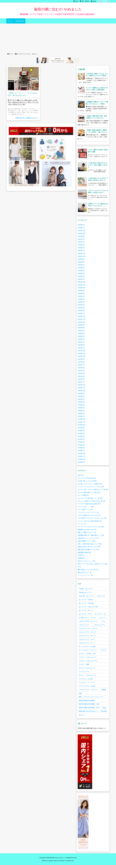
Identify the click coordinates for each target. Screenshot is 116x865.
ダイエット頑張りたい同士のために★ (91, 501)
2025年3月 (81, 245)
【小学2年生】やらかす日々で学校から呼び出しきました (98, 179)
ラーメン (82, 524)
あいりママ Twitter (86, 599)
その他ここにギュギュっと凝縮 (90, 484)
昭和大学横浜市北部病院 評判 (89, 708)
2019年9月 (81, 428)
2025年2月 (81, 248)
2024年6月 (81, 268)
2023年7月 (81, 296)
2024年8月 (81, 262)
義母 (104, 708)
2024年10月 (81, 256)
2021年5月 (81, 371)
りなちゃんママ (84, 625)
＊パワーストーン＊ (85, 575)
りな (103, 621)
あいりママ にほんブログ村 (88, 607)
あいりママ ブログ (85, 614)
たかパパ (103, 617)
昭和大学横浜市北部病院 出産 (89, 704)
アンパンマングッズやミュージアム (91, 487)
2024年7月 (81, 265)
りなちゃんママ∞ (99, 625)
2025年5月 (81, 242)
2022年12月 (81, 316)
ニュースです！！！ (86, 507)
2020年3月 (81, 411)
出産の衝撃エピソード (86, 541)
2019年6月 (81, 436)
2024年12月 (81, 253)
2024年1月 (81, 279)
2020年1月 (81, 416)
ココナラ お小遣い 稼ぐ (87, 654)
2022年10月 (81, 322)
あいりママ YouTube (86, 603)
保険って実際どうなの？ (87, 532)
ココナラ (103, 650)
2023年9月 (81, 290)
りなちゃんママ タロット (87, 635)
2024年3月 (81, 273)
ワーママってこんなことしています (91, 527)
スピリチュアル (84, 671)
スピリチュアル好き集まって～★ (90, 498)
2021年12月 (81, 350)
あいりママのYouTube (87, 478)
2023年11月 (81, 285)
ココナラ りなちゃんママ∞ (88, 661)
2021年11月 (81, 353)
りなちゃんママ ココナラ (87, 632)
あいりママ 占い (100, 614)
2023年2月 (81, 310)
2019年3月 (81, 445)
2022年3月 (81, 342)
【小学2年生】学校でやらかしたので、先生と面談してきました (98, 165)
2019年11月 (81, 422)
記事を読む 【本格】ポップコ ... (27, 118)
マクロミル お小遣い (86, 679)
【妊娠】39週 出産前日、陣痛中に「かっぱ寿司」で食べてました (97, 131)
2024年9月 (81, 259)
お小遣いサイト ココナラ (87, 617)
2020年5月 (81, 405)
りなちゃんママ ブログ (87, 639)
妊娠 (80, 693)
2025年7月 (81, 239)
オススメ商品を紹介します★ (28, 100)
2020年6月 (81, 402)
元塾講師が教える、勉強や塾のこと (91, 535)
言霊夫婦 (103, 711)
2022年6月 (81, 333)
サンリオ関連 (83, 495)
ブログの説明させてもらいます (89, 515)
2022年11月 (81, 319)
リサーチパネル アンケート (88, 689)
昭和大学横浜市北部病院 (87, 700)
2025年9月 (81, 236)
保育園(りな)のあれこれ (87, 529)
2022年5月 (81, 336)
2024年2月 (81, 276)
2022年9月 (81, 325)
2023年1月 (81, 313)
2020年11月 (81, 388)
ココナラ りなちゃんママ (87, 657)
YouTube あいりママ (86, 596)
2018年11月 (81, 456)
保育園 (103, 689)
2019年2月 (81, 448)
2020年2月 (81, 413)
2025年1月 (81, 250)
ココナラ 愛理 (84, 664)
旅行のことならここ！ (86, 561)
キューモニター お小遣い (87, 646)
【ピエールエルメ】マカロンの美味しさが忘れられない (98, 191)
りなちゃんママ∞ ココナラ (88, 628)
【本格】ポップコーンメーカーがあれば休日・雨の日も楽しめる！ (22, 94)
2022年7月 (81, 331)
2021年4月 (81, 373)
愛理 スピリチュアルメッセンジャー (91, 697)
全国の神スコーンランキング (88, 538)
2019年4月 (81, 442)
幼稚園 (81, 558)
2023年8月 (81, 293)
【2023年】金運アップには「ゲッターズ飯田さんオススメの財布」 (97, 75)
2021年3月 (81, 376)
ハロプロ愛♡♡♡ (85, 509)
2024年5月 (81, 271)
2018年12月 (81, 453)
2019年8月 (81, 431)
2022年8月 (81, 328)
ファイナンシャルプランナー (88, 512)
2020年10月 (81, 391)
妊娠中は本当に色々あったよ (89, 547)
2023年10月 (81, 288)
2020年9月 (81, 393)
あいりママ (101, 596)
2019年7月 (81, 433)
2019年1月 (81, 450)
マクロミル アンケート (87, 682)
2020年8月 (81, 396)
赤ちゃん (82, 715)
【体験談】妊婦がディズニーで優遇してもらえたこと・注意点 (97, 103)
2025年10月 (81, 233)
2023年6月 (81, 299)
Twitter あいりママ (86, 589)
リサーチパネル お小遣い (87, 686)
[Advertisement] (58, 37)
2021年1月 (81, 382)
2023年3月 (81, 308)
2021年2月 (81, 379)
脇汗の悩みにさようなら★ (88, 569)
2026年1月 (81, 228)
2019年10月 (81, 425)
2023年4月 (81, 305)
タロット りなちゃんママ (87, 675)
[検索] (108, 1)
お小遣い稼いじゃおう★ (87, 481)
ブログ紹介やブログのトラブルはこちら (92, 518)
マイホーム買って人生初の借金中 (90, 521)
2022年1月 (81, 348)
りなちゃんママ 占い (86, 643)
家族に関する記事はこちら (88, 549)
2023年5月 (81, 302)
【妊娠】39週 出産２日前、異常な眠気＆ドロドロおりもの (96, 117)
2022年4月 (81, 339)
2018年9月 (81, 462)
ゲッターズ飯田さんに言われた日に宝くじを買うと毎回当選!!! (97, 89)
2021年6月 (81, 368)
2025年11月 (81, 231)
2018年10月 (81, 459)
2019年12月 (81, 419)
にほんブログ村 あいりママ (88, 621)
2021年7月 (81, 365)
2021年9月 (81, 359)
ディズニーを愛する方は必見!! (89, 504)
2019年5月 (81, 439)
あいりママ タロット (86, 610)
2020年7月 (81, 399)
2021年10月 (81, 356)
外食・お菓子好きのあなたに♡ (17, 102)
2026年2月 (81, 225)
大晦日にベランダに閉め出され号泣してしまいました (98, 205)
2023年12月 (81, 282)
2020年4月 (81, 408)
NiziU (80, 475)
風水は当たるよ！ (85, 572)
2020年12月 (81, 385)
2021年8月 (81, 362)
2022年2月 (81, 345)
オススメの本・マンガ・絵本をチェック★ (93, 489)
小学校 (81, 555)
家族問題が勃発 (84, 552)
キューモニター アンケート (88, 650)
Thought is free (69, 860)
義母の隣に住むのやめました (88, 711)
